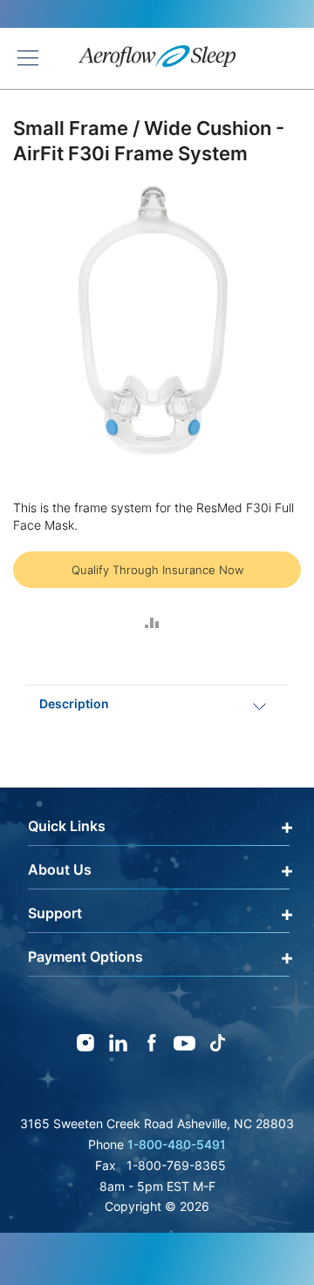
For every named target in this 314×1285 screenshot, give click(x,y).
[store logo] (157, 58)
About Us (60, 869)
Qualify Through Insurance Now (157, 570)
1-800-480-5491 (176, 1144)
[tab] (157, 703)
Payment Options (85, 956)
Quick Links (67, 826)
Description (74, 703)
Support (55, 913)
